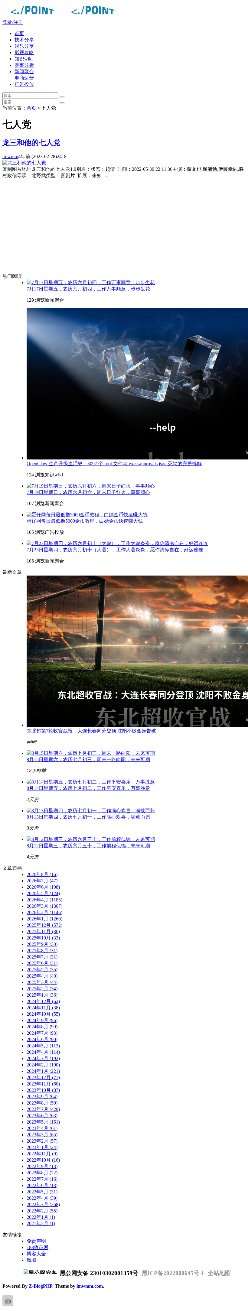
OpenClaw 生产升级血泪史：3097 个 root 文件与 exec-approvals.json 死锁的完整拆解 (114, 463)
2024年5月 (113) (43, 1045)
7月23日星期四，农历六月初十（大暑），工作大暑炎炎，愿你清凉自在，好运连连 (115, 549)
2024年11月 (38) (43, 1007)
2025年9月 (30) (42, 944)
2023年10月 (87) (43, 1090)
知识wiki (24, 58)
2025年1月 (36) (42, 995)
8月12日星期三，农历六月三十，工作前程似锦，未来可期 (88, 845)
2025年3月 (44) (42, 982)
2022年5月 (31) (42, 1191)
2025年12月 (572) (44, 925)
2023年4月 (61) (42, 1128)
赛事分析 (24, 65)
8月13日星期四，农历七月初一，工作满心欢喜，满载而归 (88, 816)
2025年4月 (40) (42, 975)
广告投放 (24, 84)
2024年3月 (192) (43, 1058)
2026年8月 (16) (42, 874)
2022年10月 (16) (43, 1160)
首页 (19, 33)
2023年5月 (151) (43, 1121)
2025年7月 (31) (42, 956)
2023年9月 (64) (42, 1096)
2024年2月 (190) (43, 1064)
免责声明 (36, 1241)
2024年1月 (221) (43, 1071)
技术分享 (24, 39)
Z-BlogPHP (40, 1286)
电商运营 (24, 77)
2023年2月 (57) (42, 1141)
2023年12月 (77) (43, 1077)
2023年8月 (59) (42, 1102)
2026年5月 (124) (43, 893)
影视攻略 (24, 52)
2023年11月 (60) (43, 1083)
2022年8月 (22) (42, 1172)
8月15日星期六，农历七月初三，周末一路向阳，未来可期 (88, 759)
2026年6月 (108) (43, 887)
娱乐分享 (24, 46)
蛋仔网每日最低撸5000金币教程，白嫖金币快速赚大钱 (85, 521)
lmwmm (10, 156)
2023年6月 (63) (42, 1115)
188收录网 (37, 1247)
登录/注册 (12, 22)
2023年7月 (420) (43, 1109)
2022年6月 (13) (42, 1185)
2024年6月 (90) (42, 1039)
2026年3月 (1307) (44, 906)
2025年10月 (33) (43, 937)
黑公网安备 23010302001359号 (98, 1273)
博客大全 (36, 1253)
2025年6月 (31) (42, 963)
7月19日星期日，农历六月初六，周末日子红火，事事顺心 (88, 492)
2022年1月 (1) (41, 1217)
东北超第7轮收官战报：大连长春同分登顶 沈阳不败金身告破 (91, 730)
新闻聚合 (24, 71)
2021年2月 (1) (41, 1223)
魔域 (31, 1260)
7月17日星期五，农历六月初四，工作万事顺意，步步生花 (88, 288)
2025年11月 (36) (43, 931)
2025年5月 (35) (42, 969)
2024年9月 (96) (42, 1020)
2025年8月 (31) (42, 950)
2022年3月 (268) (43, 1204)
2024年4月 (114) (43, 1052)
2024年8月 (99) (42, 1026)
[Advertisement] (130, 226)
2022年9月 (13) (42, 1166)
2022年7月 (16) (42, 1179)
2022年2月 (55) (42, 1210)
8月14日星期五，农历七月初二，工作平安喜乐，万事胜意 (88, 788)
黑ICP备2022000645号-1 (173, 1273)
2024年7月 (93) (42, 1033)
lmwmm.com (90, 1286)
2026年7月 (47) (42, 880)
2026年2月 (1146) (44, 912)
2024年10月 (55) (43, 1014)
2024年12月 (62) (43, 1001)
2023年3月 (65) (42, 1134)
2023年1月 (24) (42, 1147)
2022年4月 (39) (42, 1198)
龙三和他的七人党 (31, 143)
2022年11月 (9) (42, 1153)
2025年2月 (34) (42, 988)
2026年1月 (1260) (44, 918)
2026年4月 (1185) (44, 899)
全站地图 (219, 1273)
